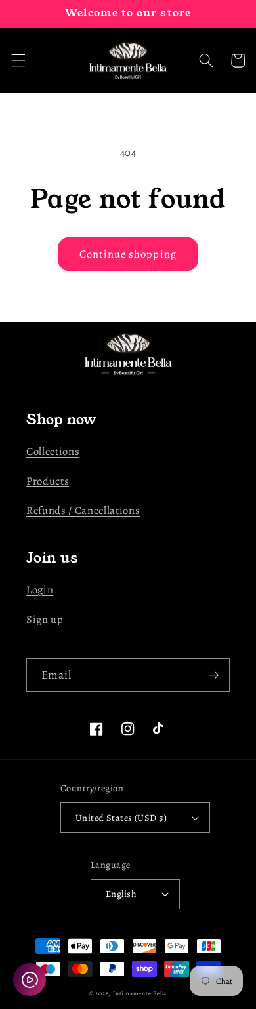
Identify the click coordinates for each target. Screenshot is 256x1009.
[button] (17, 60)
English (121, 893)
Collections (52, 451)
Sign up (45, 619)
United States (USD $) (121, 817)
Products (47, 480)
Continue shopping (128, 254)
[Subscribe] (213, 675)
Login (39, 589)
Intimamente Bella (140, 993)
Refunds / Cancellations (83, 510)
